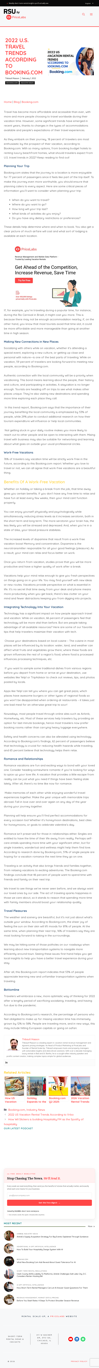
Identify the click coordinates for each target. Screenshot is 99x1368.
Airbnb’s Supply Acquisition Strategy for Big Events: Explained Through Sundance (52, 1236)
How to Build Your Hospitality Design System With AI (40, 1249)
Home (8, 102)
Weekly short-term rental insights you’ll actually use (28, 3)
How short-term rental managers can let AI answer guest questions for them (52, 1288)
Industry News (27, 83)
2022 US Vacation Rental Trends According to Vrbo (41, 1114)
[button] (83, 14)
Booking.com (12, 83)
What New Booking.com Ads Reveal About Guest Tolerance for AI (46, 1262)
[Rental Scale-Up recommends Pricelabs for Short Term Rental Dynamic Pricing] (49, 305)
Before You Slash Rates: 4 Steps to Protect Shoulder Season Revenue (48, 1300)
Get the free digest (49, 1202)
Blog (17, 102)
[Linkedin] (6, 1062)
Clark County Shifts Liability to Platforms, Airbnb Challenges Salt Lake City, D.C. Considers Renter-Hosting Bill (51, 1275)
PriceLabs (57, 1316)
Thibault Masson (12, 78)
